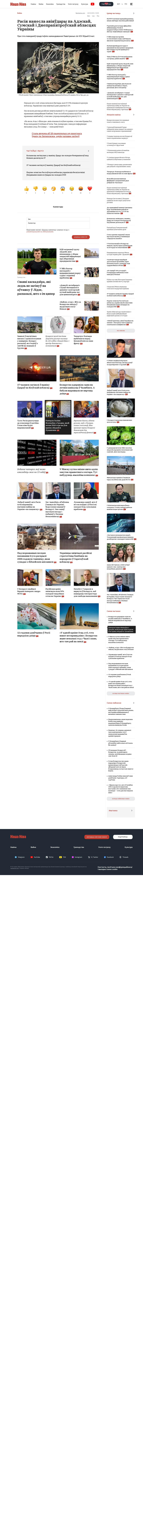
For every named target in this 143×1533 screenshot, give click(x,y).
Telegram (21, 857)
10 (71, 562)
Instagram (78, 857)
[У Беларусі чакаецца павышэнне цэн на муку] (121, 410)
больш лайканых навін (120, 798)
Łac (93, 16)
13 (85, 642)
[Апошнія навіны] (134, 115)
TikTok (51, 857)
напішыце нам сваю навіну (97, 837)
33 (81, 343)
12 (46, 472)
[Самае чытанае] (134, 611)
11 (41, 509)
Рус (98, 16)
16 (67, 393)
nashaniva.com (14, 868)
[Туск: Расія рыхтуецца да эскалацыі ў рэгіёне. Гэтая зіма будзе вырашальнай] (29, 417)
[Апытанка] (132, 810)
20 (32, 428)
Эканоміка (50, 4)
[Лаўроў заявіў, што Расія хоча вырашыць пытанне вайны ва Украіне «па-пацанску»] (29, 500)
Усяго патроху (73, 4)
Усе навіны (121, 330)
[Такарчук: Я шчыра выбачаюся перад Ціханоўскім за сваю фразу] (86, 332)
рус (126, 4)
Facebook (110, 857)
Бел (118, 4)
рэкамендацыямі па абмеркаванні (39, 232)
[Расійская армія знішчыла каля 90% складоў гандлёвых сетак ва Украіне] (58, 583)
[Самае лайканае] (134, 703)
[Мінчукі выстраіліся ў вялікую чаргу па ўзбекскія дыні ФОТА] (121, 468)
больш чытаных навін (121, 693)
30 (84, 509)
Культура (84, 4)
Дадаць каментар (80, 237)
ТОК (64, 857)
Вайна (41, 4)
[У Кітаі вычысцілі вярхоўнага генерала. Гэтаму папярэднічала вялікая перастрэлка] (121, 497)
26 (99, 596)
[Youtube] (92, 4)
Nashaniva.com (80, 13)
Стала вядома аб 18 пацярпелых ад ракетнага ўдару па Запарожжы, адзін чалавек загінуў (57, 135)
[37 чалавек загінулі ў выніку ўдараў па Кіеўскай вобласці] (37, 375)
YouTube (37, 857)
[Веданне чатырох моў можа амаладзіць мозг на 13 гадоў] (37, 458)
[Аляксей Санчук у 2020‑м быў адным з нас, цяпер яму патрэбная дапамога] (121, 556)
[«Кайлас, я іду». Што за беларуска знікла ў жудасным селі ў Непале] (79, 306)
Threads (125, 857)
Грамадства (60, 4)
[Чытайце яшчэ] (88, 151)
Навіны (33, 4)
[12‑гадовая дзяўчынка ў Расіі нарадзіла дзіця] (37, 623)
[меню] (131, 4)
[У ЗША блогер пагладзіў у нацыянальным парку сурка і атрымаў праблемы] (79, 273)
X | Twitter (94, 857)
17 (68, 309)
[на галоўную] (18, 4)
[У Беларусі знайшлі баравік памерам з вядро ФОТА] (29, 583)
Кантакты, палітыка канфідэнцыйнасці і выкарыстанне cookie (115, 868)
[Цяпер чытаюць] (134, 13)
